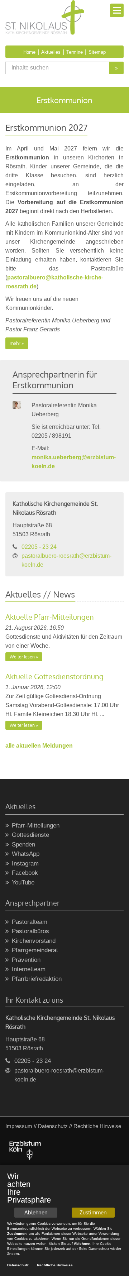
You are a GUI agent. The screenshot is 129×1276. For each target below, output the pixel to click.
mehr (15, 343)
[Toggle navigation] (117, 10)
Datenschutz (53, 1126)
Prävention (26, 959)
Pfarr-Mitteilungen (35, 825)
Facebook (25, 872)
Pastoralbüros (30, 931)
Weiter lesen (22, 656)
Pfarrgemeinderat (35, 950)
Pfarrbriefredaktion (37, 978)
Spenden (23, 844)
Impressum (18, 1126)
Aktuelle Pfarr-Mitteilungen (49, 617)
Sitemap (97, 52)
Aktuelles (51, 52)
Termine (74, 52)
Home (29, 52)
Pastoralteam (29, 921)
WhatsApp (25, 853)
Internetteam (29, 969)
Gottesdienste (30, 834)
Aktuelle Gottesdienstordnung (54, 676)
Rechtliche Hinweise (55, 1265)
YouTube (23, 882)
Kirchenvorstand (34, 940)
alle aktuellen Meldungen (39, 746)
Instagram (25, 863)
